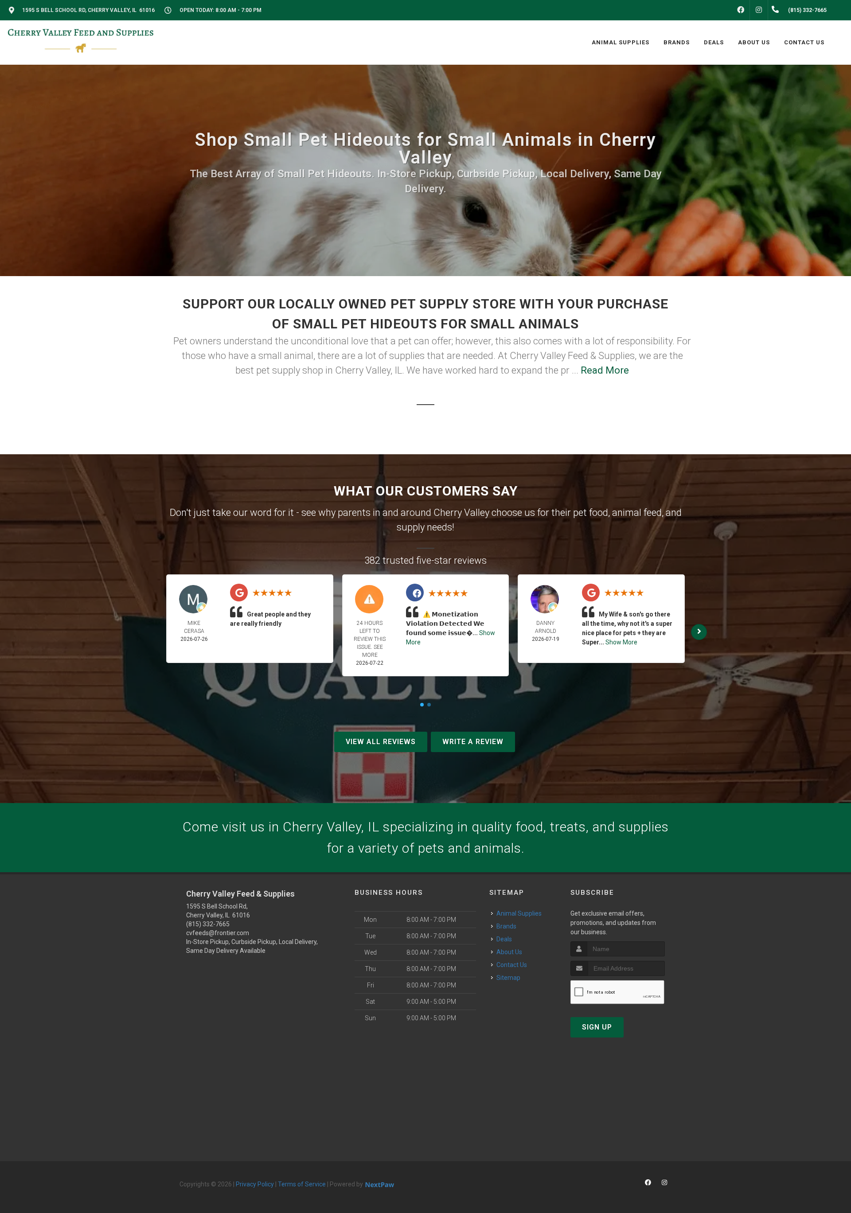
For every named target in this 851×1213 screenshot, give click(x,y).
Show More (621, 642)
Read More (605, 370)
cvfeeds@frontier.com (217, 932)
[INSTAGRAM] (759, 10)
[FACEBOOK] (741, 10)
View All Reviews (381, 741)
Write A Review (473, 741)
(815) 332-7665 (208, 924)
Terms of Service (302, 1184)
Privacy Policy (255, 1184)
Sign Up (597, 1027)
